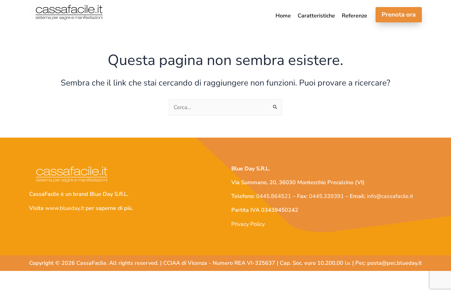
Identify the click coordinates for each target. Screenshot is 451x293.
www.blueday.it (64, 208)
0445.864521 (273, 196)
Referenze (354, 16)
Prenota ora (399, 14)
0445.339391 (326, 196)
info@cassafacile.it (390, 196)
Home (283, 16)
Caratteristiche (316, 16)
